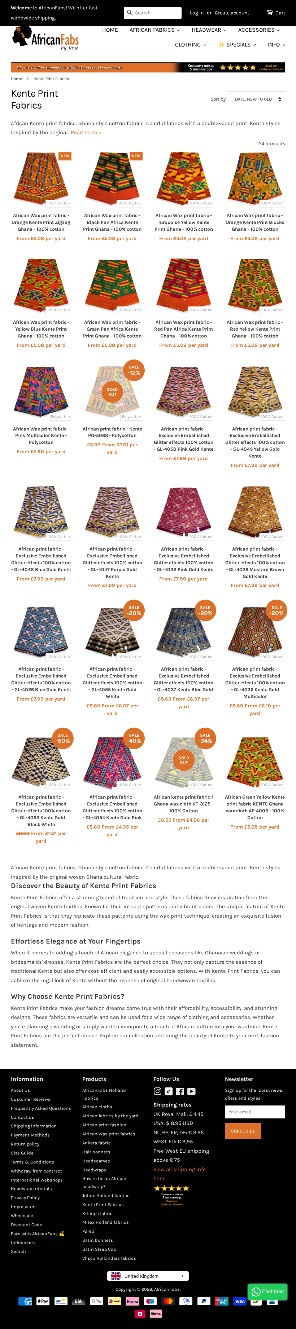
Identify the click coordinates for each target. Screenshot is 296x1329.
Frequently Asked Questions (41, 1108)
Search (18, 1251)
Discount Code (26, 1224)
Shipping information (34, 1126)
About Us (20, 1090)
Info (274, 44)
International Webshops (37, 1180)
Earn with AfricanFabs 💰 (38, 1233)
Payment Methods (30, 1135)
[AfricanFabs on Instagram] (157, 1093)
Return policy (25, 1144)
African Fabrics (153, 29)
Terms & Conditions (32, 1162)
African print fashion (104, 1124)
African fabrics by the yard (110, 1115)
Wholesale (22, 1215)
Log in (197, 13)
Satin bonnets (97, 1240)
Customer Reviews (31, 1099)
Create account (232, 13)
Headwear (207, 29)
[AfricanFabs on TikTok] (169, 1093)
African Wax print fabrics (108, 1133)
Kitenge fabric (97, 1213)
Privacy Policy (25, 1197)
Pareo (88, 1231)
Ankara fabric (96, 1142)
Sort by (218, 99)
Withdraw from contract (36, 1171)
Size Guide (22, 1153)
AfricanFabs (167, 1289)
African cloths (97, 1106)
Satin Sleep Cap (99, 1249)
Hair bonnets (96, 1151)
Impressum (23, 1206)
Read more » (86, 132)
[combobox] (153, 13)
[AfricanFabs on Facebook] (180, 1093)
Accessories (257, 29)
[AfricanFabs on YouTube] (191, 1093)
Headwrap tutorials (31, 1188)
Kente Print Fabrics (103, 1204)
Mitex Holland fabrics (105, 1222)
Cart (280, 13)
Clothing (188, 44)
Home (110, 29)
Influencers (23, 1242)
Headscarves (96, 1161)
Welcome (21, 8)
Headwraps (94, 1170)
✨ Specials (235, 44)
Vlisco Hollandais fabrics (109, 1258)
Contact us (22, 1117)
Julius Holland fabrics (106, 1195)
